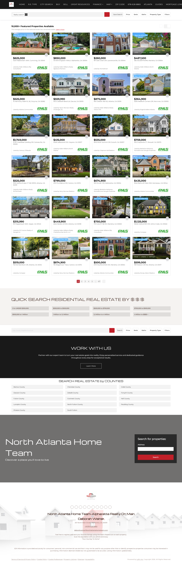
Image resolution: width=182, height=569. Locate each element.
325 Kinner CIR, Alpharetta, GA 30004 (107, 183)
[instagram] (88, 507)
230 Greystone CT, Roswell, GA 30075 (147, 142)
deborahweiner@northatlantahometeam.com (91, 530)
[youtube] (93, 507)
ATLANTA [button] (148, 4)
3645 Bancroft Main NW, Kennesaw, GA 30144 (151, 183)
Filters (167, 14)
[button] (11, 4)
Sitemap (81, 559)
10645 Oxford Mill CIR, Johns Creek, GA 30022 (150, 224)
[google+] (110, 507)
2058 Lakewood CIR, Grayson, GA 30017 (67, 142)
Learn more (60, 29)
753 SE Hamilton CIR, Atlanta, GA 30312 (27, 265)
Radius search (19, 15)
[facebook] (72, 507)
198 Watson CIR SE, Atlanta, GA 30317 (147, 265)
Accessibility (89, 559)
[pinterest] (105, 507)
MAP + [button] (109, 4)
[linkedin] (76, 507)
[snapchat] (101, 507)
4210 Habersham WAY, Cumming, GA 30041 (29, 60)
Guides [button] (159, 4)
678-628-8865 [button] (134, 4)
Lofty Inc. (140, 559)
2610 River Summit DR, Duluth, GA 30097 (109, 142)
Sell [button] (65, 4)
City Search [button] (46, 4)
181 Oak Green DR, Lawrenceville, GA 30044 (109, 60)
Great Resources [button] (80, 4)
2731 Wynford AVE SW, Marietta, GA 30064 (109, 265)
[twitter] (80, 507)
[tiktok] (97, 507)
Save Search (117, 14)
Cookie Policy (42, 559)
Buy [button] (58, 4)
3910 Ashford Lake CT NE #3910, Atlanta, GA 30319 (29, 184)
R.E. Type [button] (32, 4)
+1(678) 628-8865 (91, 526)
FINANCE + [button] (98, 4)
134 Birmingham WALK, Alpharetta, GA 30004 (70, 60)
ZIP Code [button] (120, 4)
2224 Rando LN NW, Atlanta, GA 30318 (67, 224)
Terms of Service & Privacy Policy (23, 559)
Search (119, 330)
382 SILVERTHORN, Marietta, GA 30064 (148, 60)
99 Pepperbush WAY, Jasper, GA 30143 (27, 224)
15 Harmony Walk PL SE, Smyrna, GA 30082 (29, 101)
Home (22, 4)
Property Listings (70, 559)
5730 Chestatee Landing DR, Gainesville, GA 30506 (29, 143)
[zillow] (84, 507)
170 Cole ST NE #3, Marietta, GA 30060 (108, 224)
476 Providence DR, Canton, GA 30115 (67, 183)
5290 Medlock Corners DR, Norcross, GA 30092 (151, 101)
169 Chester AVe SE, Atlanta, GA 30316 (107, 101)
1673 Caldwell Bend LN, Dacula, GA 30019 (68, 101)
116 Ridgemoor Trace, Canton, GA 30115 (67, 265)
